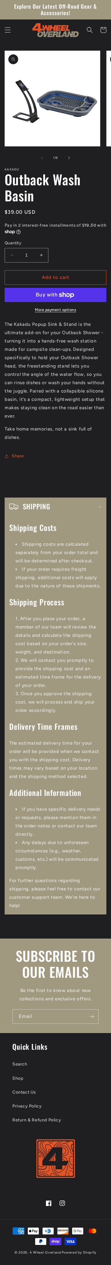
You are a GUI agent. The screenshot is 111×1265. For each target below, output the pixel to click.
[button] (7, 30)
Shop (17, 1078)
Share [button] (18, 456)
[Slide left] (42, 158)
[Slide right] (69, 158)
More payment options (55, 310)
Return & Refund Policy (36, 1120)
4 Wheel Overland (45, 1252)
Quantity (13, 243)
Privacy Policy (27, 1106)
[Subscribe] (91, 1016)
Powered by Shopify (79, 1252)
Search (19, 1064)
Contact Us (24, 1092)
